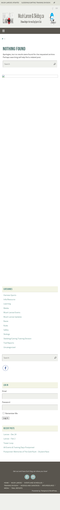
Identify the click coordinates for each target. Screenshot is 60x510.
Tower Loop (8, 443)
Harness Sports (9, 295)
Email (4, 391)
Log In (5, 418)
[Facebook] (53, 8)
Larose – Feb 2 (9, 439)
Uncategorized (9, 347)
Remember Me (11, 413)
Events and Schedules (33, 483)
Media (6, 308)
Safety (6, 330)
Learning (7, 304)
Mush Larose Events (11, 312)
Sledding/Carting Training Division (35, 3)
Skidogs (6, 334)
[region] (30, 178)
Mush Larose (16, 483)
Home (6, 483)
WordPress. (53, 491)
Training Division (11, 485)
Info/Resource (9, 299)
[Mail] (57, 8)
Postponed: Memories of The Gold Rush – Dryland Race (26, 452)
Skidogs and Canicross (30, 485)
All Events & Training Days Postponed (18, 447)
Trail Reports (8, 343)
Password (6, 402)
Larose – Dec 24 (9, 434)
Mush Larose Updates (10, 3)
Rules (5, 325)
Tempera (44, 491)
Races (5, 321)
